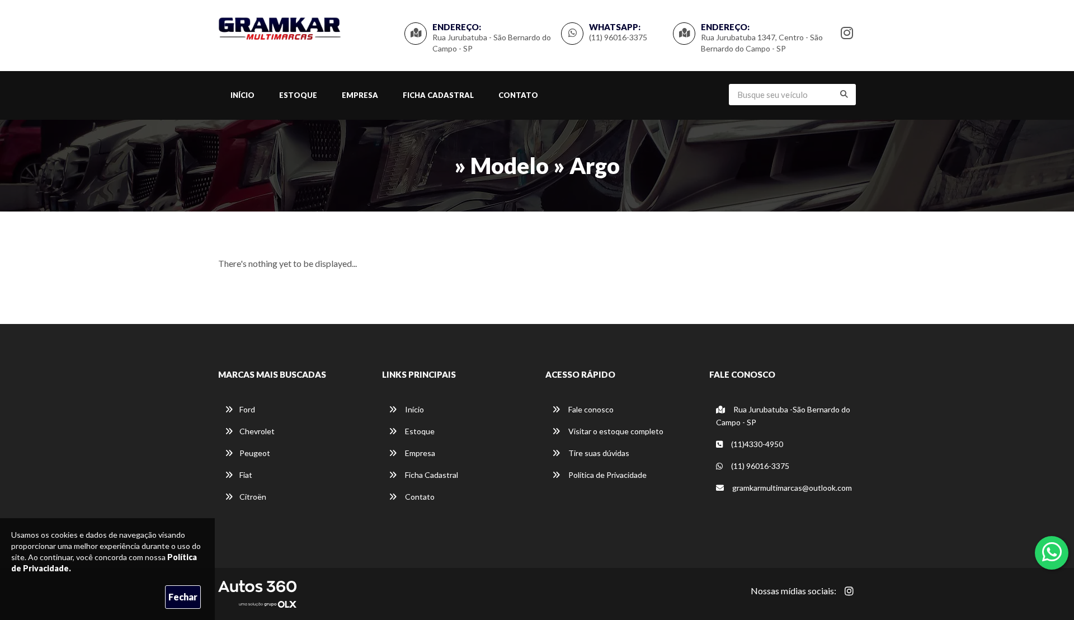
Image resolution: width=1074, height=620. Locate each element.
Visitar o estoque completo (615, 431)
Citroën (252, 496)
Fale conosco (590, 409)
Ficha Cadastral (438, 95)
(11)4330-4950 (756, 444)
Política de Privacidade (607, 475)
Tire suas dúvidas (598, 453)
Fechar (182, 596)
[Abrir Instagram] (849, 591)
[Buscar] (844, 94)
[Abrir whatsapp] (1052, 551)
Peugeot (254, 453)
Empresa (360, 95)
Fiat (245, 475)
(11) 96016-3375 (618, 37)
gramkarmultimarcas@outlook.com (791, 487)
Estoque (298, 95)
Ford (247, 409)
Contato (518, 95)
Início (242, 95)
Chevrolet (257, 431)
